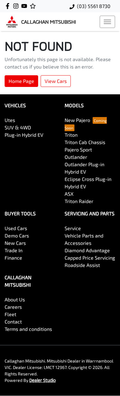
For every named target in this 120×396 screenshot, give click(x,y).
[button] (107, 22)
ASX (69, 194)
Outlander (76, 157)
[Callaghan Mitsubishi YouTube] (25, 6)
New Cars (15, 243)
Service (73, 228)
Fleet (10, 314)
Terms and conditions (28, 329)
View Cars (56, 81)
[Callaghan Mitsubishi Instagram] (17, 6)
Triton (71, 135)
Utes (10, 120)
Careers (13, 307)
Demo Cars (17, 235)
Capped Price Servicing (90, 258)
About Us (15, 299)
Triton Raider (79, 201)
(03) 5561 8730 (93, 6)
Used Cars (16, 228)
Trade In (13, 250)
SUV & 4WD (18, 127)
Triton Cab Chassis (85, 142)
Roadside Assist (82, 265)
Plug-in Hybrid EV (24, 135)
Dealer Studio (42, 380)
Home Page (21, 81)
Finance (13, 258)
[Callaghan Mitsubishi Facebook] (9, 6)
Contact (13, 321)
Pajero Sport (78, 149)
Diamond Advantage (87, 250)
